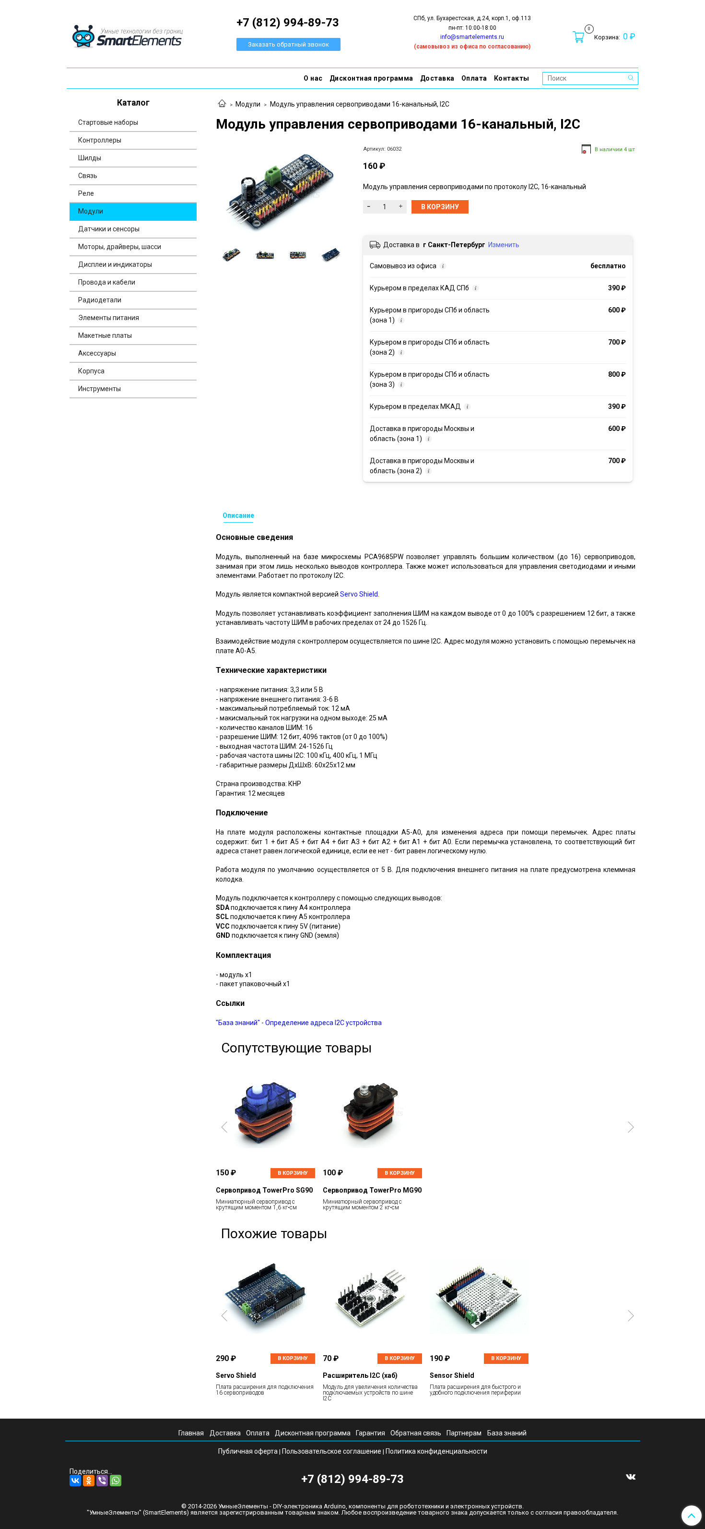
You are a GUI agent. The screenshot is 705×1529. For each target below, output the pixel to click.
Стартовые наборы (108, 122)
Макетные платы (105, 335)
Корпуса (91, 371)
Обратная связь (415, 1433)
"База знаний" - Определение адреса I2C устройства (299, 1023)
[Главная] (222, 104)
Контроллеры (99, 140)
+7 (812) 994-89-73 (352, 1479)
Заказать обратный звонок (288, 44)
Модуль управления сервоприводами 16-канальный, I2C (359, 104)
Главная (191, 1433)
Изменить (503, 245)
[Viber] (102, 1480)
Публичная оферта (248, 1451)
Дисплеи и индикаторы (115, 264)
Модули (247, 104)
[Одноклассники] (88, 1480)
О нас (313, 78)
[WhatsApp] (115, 1480)
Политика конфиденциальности (436, 1451)
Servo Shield (359, 594)
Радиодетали (99, 300)
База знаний (507, 1433)
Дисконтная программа (371, 78)
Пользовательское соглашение (331, 1451)
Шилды (89, 158)
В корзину (293, 1173)
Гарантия (370, 1433)
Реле (86, 193)
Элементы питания (108, 318)
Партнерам (464, 1433)
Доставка (437, 78)
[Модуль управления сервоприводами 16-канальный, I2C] (281, 191)
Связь (87, 175)
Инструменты (99, 389)
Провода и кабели (106, 282)
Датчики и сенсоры (109, 229)
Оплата (474, 78)
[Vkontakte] (630, 1476)
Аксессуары (97, 353)
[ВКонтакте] (75, 1480)
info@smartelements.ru (472, 37)
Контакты (511, 78)
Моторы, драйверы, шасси (119, 247)
